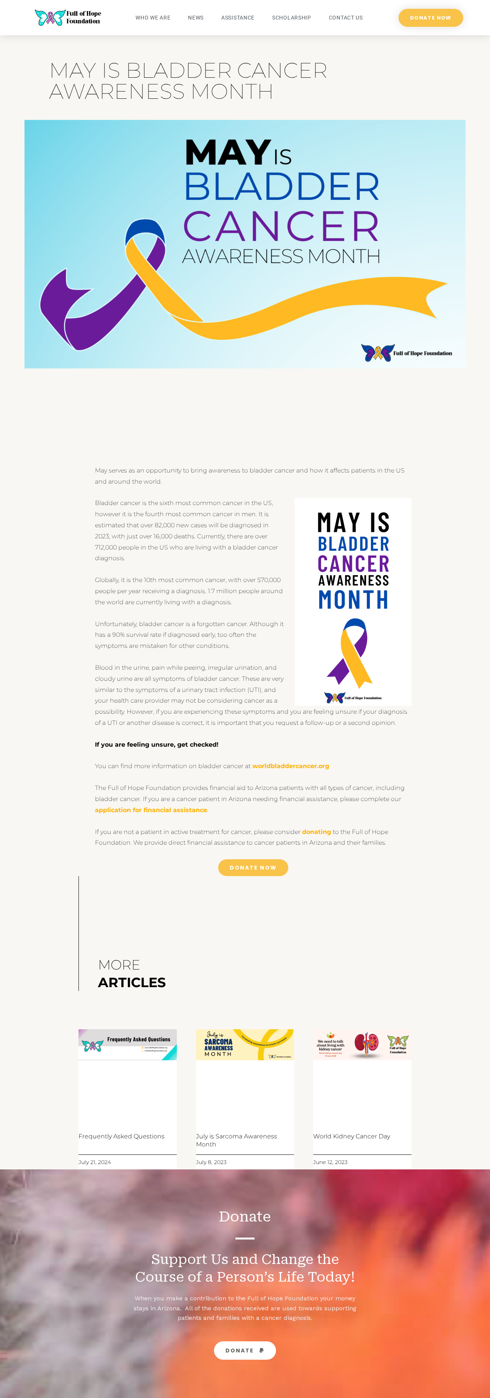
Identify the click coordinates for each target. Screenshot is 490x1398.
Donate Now (253, 868)
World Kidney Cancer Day (351, 1136)
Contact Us (346, 18)
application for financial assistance (151, 810)
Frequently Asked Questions (121, 1136)
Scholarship (291, 18)
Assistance (238, 18)
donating (316, 832)
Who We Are (153, 18)
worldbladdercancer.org (290, 766)
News (196, 18)
